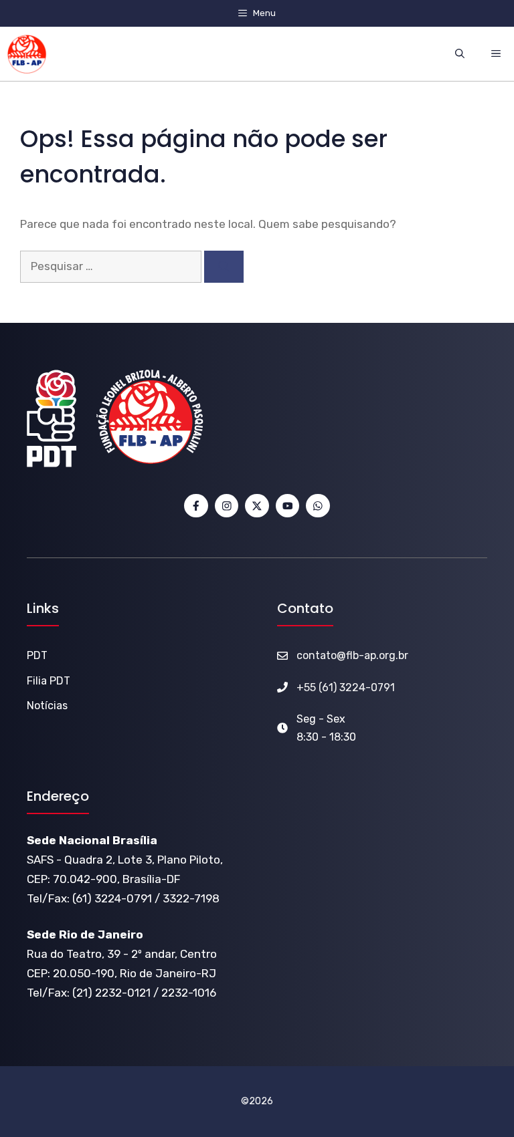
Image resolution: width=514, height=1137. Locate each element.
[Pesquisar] (224, 267)
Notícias (47, 705)
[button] (460, 54)
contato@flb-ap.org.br (352, 655)
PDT (37, 655)
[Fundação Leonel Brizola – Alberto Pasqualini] (27, 54)
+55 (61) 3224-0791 (345, 687)
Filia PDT (48, 680)
